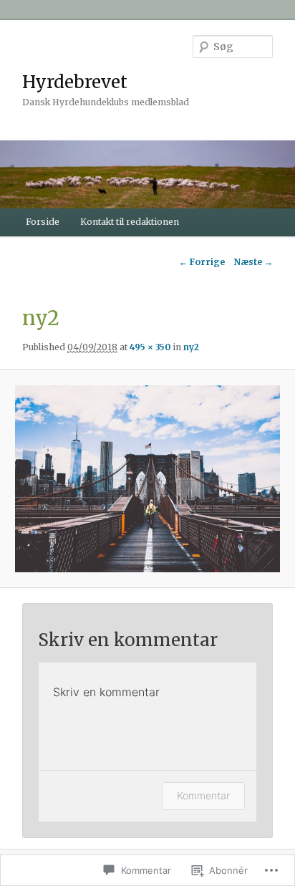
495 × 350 (150, 347)
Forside (42, 221)
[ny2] (147, 478)
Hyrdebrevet (74, 82)
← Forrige (202, 261)
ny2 (191, 347)
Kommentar (203, 795)
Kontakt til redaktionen (129, 221)
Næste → (253, 261)
